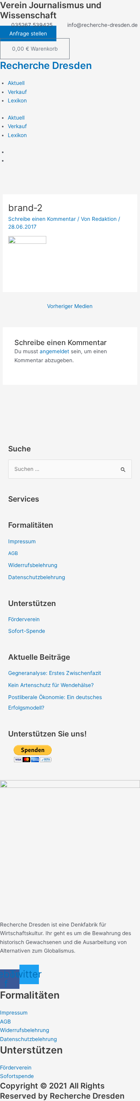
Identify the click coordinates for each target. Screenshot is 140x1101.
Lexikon (17, 100)
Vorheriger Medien (70, 306)
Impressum (22, 541)
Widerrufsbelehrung (32, 565)
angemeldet (54, 351)
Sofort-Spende (26, 631)
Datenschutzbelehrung (36, 577)
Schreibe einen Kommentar (42, 219)
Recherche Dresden (46, 65)
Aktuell (16, 83)
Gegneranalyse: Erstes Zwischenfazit (54, 673)
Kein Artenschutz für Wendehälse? (51, 685)
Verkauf (17, 92)
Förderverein (24, 619)
